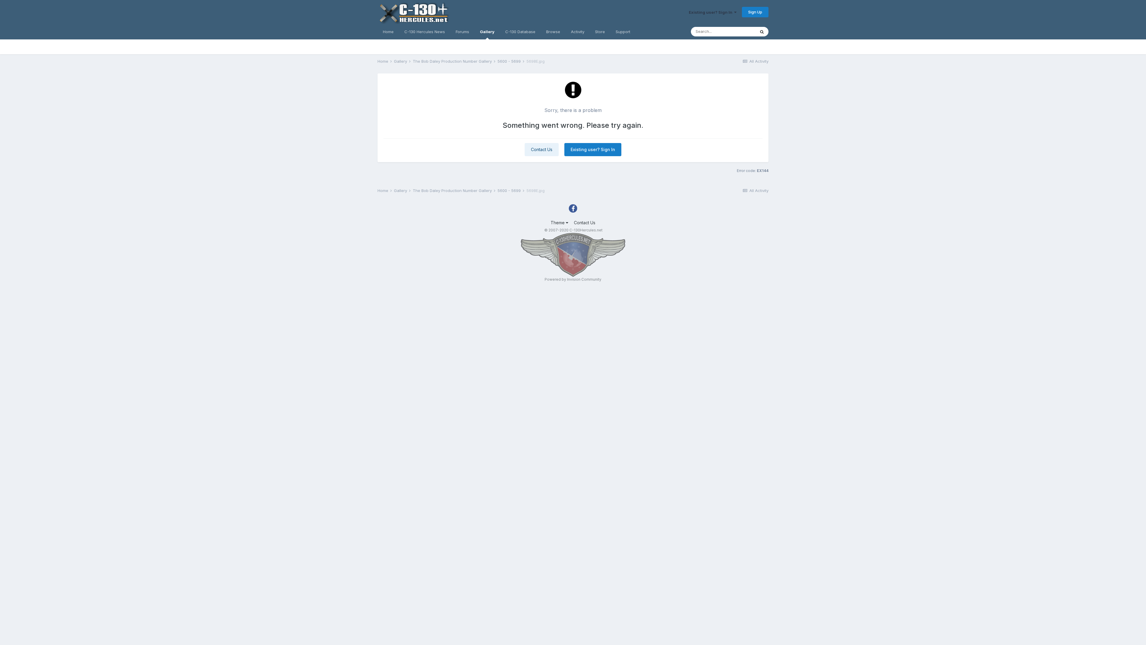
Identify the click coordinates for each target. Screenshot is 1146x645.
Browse (553, 31)
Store (600, 31)
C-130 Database (520, 31)
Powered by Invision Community (573, 279)
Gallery (487, 31)
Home (388, 31)
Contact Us (541, 149)
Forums (462, 31)
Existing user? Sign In (711, 12)
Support (623, 31)
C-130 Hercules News (424, 31)
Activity (577, 31)
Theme (558, 222)
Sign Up (755, 12)
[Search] (761, 31)
